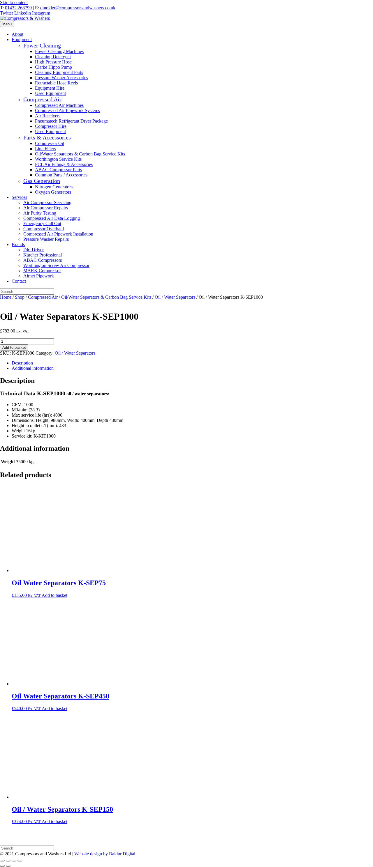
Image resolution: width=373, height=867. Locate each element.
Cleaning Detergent (53, 56)
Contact (19, 281)
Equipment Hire (49, 88)
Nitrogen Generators (54, 186)
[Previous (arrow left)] (2, 866)
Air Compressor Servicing (47, 202)
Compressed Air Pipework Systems (67, 110)
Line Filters (45, 148)
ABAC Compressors (42, 260)
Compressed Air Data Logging (51, 218)
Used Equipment (50, 93)
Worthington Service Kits (58, 159)
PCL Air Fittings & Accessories (64, 164)
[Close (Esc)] (19, 860)
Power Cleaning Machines (59, 51)
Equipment (22, 39)
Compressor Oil (49, 143)
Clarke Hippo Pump (53, 67)
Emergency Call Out (42, 223)
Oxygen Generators (53, 192)
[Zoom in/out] (2, 860)
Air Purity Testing (39, 212)
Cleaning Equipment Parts (59, 72)
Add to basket (14, 347)
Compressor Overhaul (43, 228)
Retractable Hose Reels (56, 82)
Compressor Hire (50, 126)
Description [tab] (22, 362)
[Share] (14, 860)
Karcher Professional (42, 254)
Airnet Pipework (38, 275)
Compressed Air (42, 99)
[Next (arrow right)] (8, 866)
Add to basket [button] (54, 595)
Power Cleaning (42, 45)
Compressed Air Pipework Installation (58, 233)
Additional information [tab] (33, 368)
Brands (18, 244)
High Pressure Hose (53, 61)
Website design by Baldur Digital (104, 853)
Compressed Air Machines (59, 105)
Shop (19, 297)
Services (19, 197)
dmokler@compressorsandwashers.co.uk (77, 7)
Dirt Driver (33, 249)
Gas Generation (41, 181)
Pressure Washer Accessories (61, 77)
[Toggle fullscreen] (8, 860)
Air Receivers (47, 115)
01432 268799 (18, 7)
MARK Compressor (42, 270)
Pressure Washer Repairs (46, 239)
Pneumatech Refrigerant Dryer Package (71, 120)
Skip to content (14, 2)
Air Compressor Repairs (45, 207)
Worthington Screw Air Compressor (56, 265)
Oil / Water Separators (175, 297)
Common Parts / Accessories (61, 174)
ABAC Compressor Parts (58, 169)
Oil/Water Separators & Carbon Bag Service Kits (80, 153)
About (17, 34)
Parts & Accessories (47, 137)
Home (5, 297)
